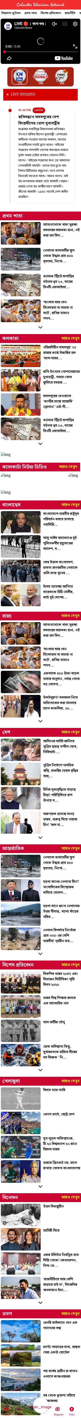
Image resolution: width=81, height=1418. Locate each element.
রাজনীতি (70, 13)
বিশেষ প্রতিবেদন (51, 13)
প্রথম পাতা (30, 13)
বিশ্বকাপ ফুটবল (11, 13)
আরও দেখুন (70, 338)
